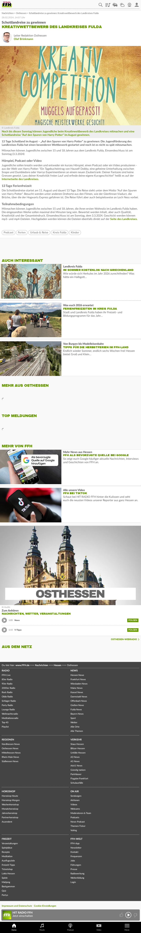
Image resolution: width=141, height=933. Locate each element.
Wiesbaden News (79, 684)
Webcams (75, 809)
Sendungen (75, 796)
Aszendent (7, 822)
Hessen (57, 665)
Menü (126, 930)
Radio (5, 671)
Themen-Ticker (77, 826)
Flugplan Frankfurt (79, 779)
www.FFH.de (22, 665)
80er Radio (7, 679)
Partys (5, 895)
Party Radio (7, 705)
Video (98, 930)
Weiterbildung (77, 878)
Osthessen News (10, 748)
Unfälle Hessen (77, 753)
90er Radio (7, 684)
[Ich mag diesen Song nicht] (135, 915)
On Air (74, 791)
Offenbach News (78, 701)
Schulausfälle (76, 783)
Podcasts (74, 817)
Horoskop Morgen (11, 800)
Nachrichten (8, 13)
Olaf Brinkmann (23, 39)
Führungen (75, 865)
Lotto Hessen (8, 874)
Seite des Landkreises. (124, 219)
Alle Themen (76, 731)
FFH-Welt (76, 839)
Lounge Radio (8, 710)
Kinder (75, 232)
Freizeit (7, 839)
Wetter (122, 3)
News (74, 671)
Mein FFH (136, 3)
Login (73, 882)
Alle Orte (74, 727)
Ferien (22, 232)
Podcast (8, 232)
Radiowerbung (77, 874)
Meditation (7, 856)
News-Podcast (77, 822)
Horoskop (8, 791)
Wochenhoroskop (10, 805)
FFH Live (6, 675)
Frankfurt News (78, 679)
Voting (73, 830)
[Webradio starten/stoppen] (128, 915)
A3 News (75, 757)
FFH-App (74, 843)
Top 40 (5, 722)
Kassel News (76, 692)
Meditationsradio (10, 718)
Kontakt (74, 852)
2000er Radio (8, 688)
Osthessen (21, 13)
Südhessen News (10, 761)
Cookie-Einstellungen (45, 906)
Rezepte (6, 852)
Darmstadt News (78, 697)
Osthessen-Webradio (124, 639)
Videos (73, 805)
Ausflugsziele (8, 861)
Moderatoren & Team (80, 813)
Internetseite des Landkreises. (21, 179)
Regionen (8, 740)
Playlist (107, 3)
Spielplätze (7, 848)
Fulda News (76, 710)
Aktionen (74, 800)
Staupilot (115, 3)
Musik (42, 930)
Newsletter (76, 848)
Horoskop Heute (10, 796)
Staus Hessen (77, 744)
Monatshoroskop (10, 809)
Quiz (4, 891)
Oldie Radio (7, 697)
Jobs (72, 861)
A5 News (75, 761)
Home (14, 930)
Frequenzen (76, 856)
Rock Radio (7, 692)
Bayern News (77, 714)
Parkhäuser (76, 774)
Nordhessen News (11, 744)
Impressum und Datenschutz (17, 906)
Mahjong (6, 882)
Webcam (129, 3)
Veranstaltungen (10, 843)
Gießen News (77, 705)
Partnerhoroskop (10, 817)
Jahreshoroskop (9, 813)
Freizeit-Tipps (8, 865)
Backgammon (8, 886)
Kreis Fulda (59, 232)
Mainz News (76, 688)
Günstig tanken (77, 770)
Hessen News (77, 675)
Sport (73, 718)
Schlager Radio (9, 701)
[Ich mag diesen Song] (122, 915)
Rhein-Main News (10, 757)
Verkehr (76, 740)
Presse (73, 869)
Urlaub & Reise (39, 232)
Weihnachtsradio (10, 714)
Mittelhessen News (11, 753)
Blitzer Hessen (77, 748)
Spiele (5, 878)
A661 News (76, 766)
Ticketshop (7, 869)
